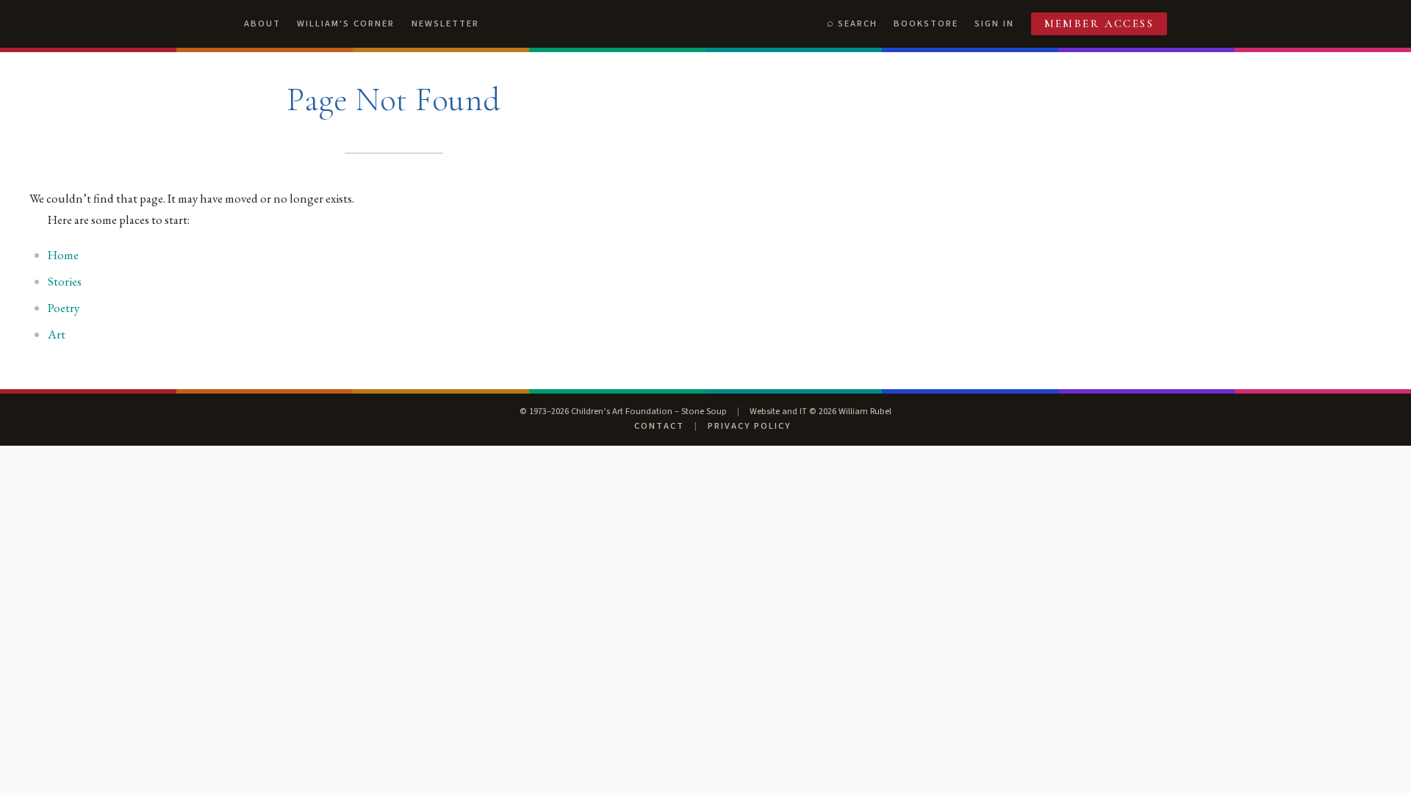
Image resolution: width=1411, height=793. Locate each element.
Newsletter (445, 23)
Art (56, 334)
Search (857, 23)
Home (63, 255)
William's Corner (346, 23)
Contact (659, 425)
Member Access (1099, 23)
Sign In (994, 23)
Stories (65, 281)
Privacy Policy (749, 425)
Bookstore (926, 23)
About (262, 23)
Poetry (63, 308)
